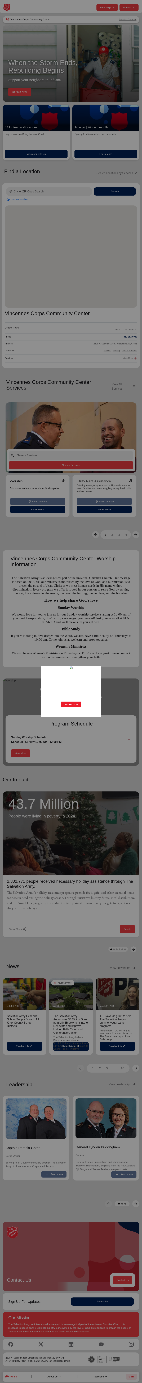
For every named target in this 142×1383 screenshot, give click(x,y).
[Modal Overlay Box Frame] (71, 691)
